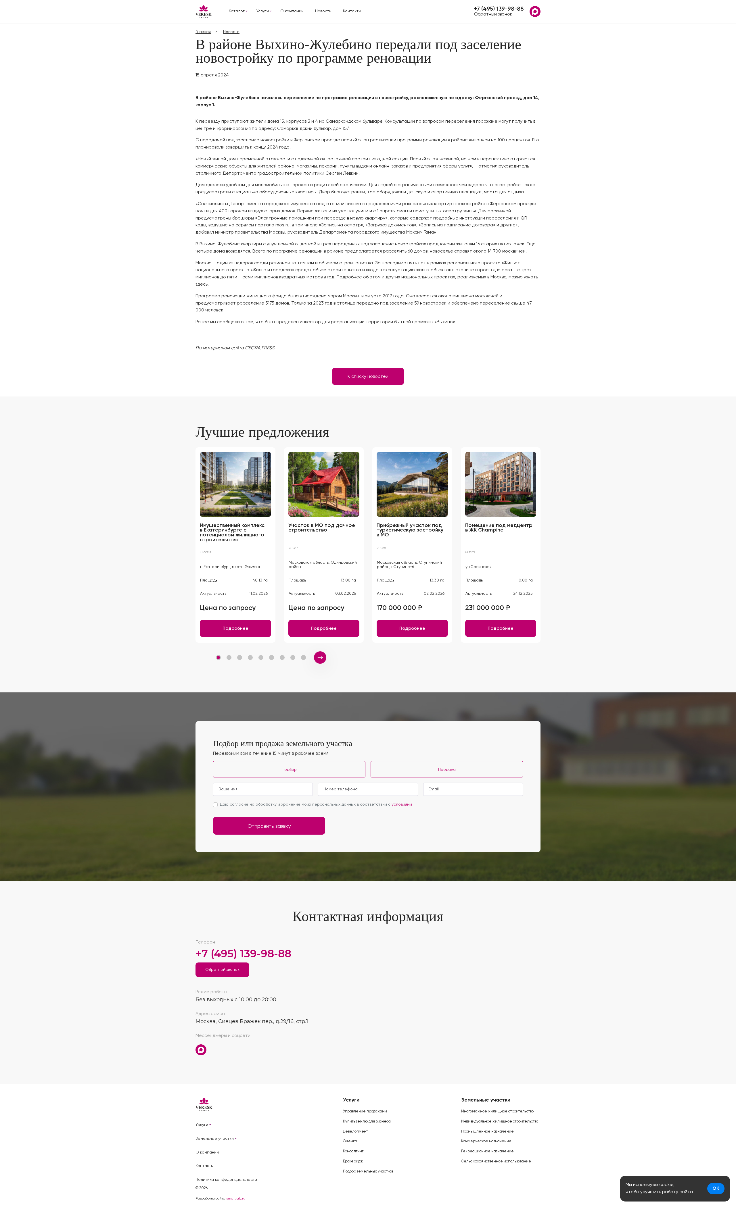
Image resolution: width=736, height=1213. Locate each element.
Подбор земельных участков (368, 1171)
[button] (218, 657)
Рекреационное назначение (487, 1151)
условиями (402, 804)
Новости (323, 11)
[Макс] (535, 11)
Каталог (237, 11)
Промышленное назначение (487, 1131)
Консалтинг (353, 1151)
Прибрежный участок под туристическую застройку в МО (410, 530)
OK (715, 1188)
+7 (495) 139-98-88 (499, 9)
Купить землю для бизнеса (367, 1121)
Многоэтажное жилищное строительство (497, 1111)
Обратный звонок (493, 14)
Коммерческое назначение (486, 1141)
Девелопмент (355, 1131)
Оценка (350, 1141)
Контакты (352, 11)
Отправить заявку (269, 826)
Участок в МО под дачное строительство (321, 528)
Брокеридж (353, 1161)
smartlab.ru (235, 1198)
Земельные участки (214, 1139)
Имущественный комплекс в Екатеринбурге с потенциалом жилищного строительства (232, 532)
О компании (292, 11)
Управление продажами (365, 1111)
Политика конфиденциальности (226, 1180)
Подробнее (235, 628)
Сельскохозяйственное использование (496, 1161)
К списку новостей (368, 376)
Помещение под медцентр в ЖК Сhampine (498, 528)
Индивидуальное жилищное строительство (499, 1121)
